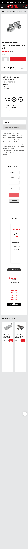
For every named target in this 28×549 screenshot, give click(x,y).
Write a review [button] (14, 304)
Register (15, 2)
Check (14, 195)
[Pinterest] (13, 68)
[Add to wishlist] (11, 323)
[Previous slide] (6, 245)
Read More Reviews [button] (14, 270)
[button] (25, 414)
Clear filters (14, 200)
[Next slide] (21, 245)
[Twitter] (11, 68)
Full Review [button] (14, 261)
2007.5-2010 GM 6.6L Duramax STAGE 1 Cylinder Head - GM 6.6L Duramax (19, 338)
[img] (16, 229)
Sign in (11, 2)
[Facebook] (9, 68)
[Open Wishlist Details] (22, 6)
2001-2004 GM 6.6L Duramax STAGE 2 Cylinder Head (6, 338)
